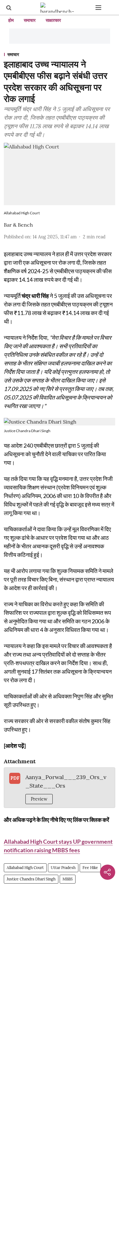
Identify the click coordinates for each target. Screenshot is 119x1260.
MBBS (68, 879)
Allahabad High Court (25, 867)
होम (11, 20)
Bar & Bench (18, 225)
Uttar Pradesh (63, 867)
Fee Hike (90, 867)
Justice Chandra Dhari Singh (31, 879)
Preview (39, 799)
